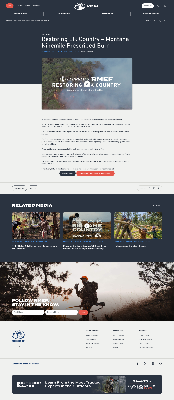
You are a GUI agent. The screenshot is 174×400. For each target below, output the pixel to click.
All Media (156, 205)
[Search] (158, 5)
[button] (155, 20)
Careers (89, 347)
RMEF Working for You (72, 51)
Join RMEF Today (68, 173)
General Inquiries (92, 335)
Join (9, 6)
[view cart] (165, 5)
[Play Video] (87, 84)
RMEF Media (13, 20)
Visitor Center (91, 339)
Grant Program (118, 343)
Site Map (116, 347)
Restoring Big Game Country (52, 51)
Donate (19, 6)
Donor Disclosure (145, 343)
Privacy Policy (144, 335)
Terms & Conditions (146, 347)
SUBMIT (83, 312)
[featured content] (87, 384)
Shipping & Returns (145, 339)
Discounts (36, 6)
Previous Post (19, 188)
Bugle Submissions (92, 343)
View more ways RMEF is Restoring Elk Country (95, 173)
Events (27, 6)
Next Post (33, 188)
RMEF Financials (118, 335)
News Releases (118, 339)
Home (7, 20)
